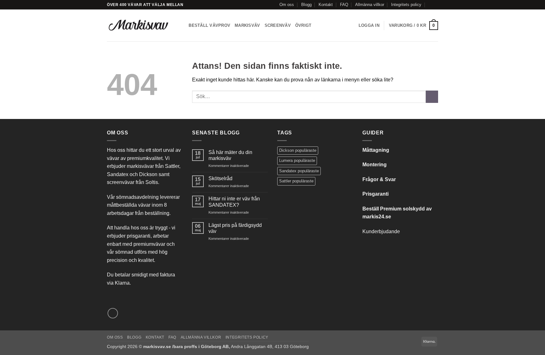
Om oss (286, 4)
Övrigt (303, 25)
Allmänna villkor (369, 4)
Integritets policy (406, 4)
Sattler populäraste (296, 181)
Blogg (306, 4)
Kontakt (326, 4)
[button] (369, 25)
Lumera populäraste (297, 160)
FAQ (344, 4)
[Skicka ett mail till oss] (435, 5)
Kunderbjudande (381, 231)
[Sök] (181, 26)
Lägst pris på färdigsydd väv (235, 228)
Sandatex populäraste (299, 171)
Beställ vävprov (209, 25)
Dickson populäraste (297, 150)
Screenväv (278, 25)
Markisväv (247, 25)
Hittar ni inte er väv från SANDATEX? (234, 201)
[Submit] (432, 97)
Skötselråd (220, 178)
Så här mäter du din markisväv (230, 155)
